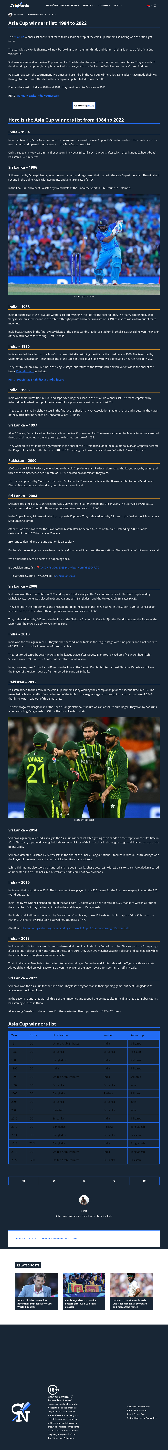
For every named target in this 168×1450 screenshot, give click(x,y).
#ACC (43, 567)
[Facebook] (24, 1181)
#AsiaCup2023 (55, 567)
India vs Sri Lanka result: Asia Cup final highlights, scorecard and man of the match (130, 1303)
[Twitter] (54, 1181)
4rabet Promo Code (137, 1410)
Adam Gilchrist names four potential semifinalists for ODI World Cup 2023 (34, 1303)
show (90, 105)
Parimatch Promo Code (138, 1407)
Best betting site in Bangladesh (142, 1418)
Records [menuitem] (103, 5)
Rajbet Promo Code (136, 1414)
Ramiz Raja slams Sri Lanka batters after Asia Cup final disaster (80, 1303)
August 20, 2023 (65, 576)
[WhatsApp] (144, 1181)
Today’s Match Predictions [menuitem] (61, 5)
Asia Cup (19, 37)
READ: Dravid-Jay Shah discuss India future (36, 379)
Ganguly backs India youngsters (38, 95)
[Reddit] (84, 1181)
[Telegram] (114, 1181)
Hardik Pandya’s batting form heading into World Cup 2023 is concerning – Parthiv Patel (76, 928)
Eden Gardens (25, 371)
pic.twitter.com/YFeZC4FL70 (82, 567)
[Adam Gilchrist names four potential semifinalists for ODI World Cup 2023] (36, 1285)
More (117, 5)
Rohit (84, 1211)
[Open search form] (155, 5)
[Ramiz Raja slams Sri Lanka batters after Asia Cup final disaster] (84, 1285)
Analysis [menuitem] (88, 5)
